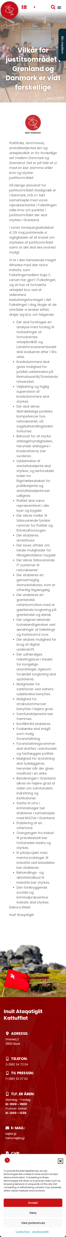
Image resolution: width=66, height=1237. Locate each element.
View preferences (33, 1223)
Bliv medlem (62, 45)
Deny (33, 1213)
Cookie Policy (23, 1231)
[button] (60, 1161)
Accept (33, 1203)
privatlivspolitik (40, 1231)
